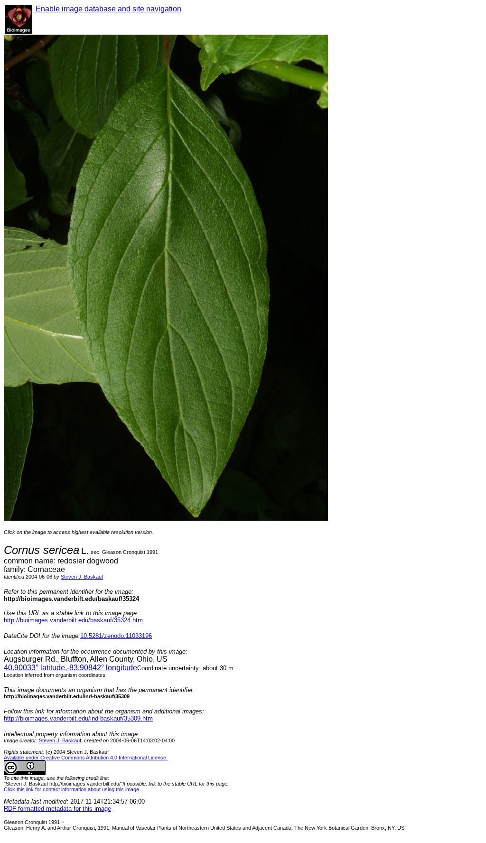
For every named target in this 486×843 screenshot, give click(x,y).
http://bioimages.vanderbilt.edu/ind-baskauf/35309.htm (78, 718)
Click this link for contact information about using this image (71, 789)
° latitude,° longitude (70, 668)
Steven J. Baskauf (82, 577)
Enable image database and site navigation (107, 9)
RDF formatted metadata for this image (57, 808)
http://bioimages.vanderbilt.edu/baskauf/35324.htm (73, 620)
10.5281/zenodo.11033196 (116, 635)
